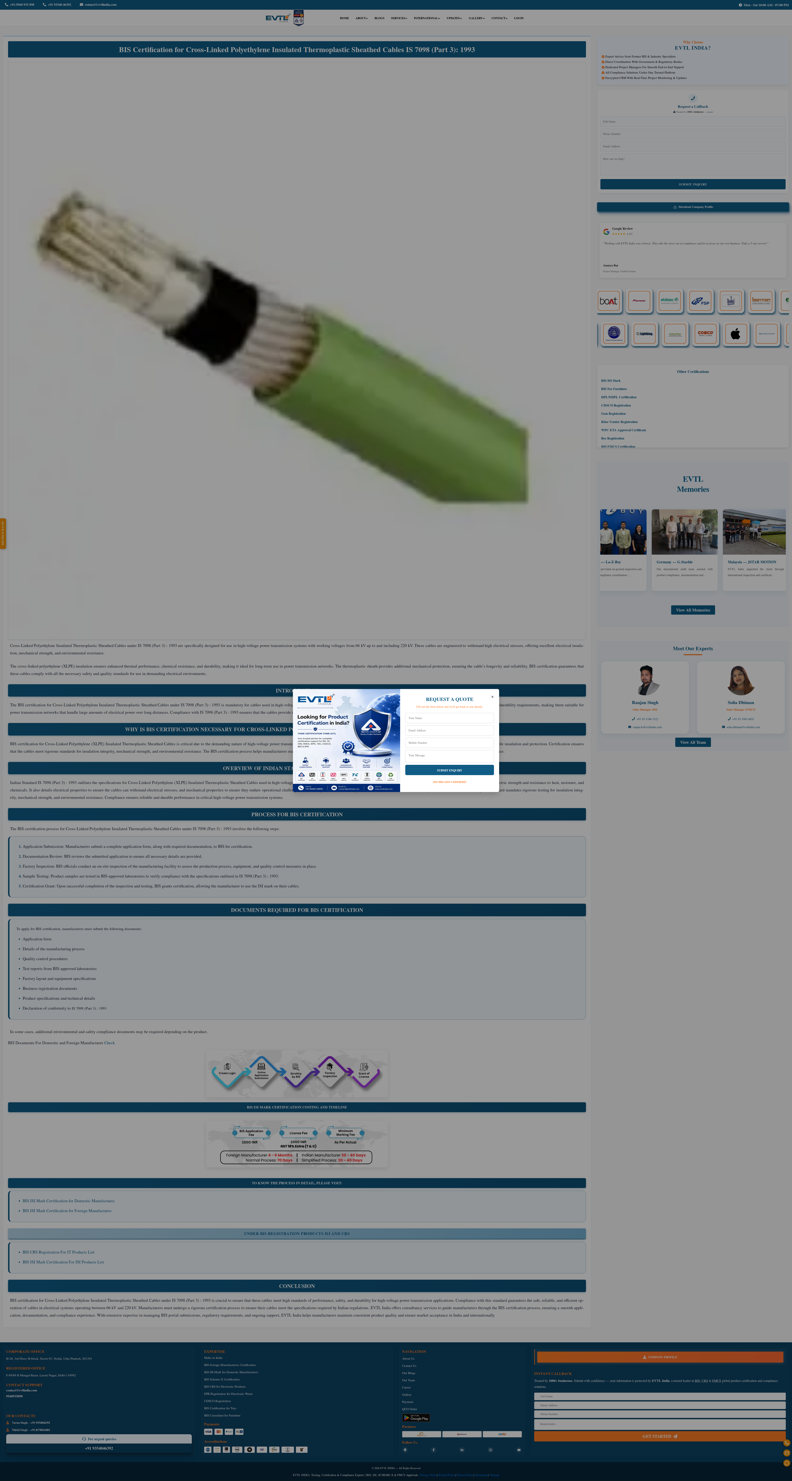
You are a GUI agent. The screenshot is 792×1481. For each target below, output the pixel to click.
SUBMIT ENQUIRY (449, 770)
